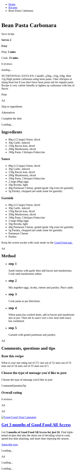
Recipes (12, 7)
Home (11, 4)
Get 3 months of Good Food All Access (36, 424)
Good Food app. (63, 242)
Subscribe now (9, 444)
